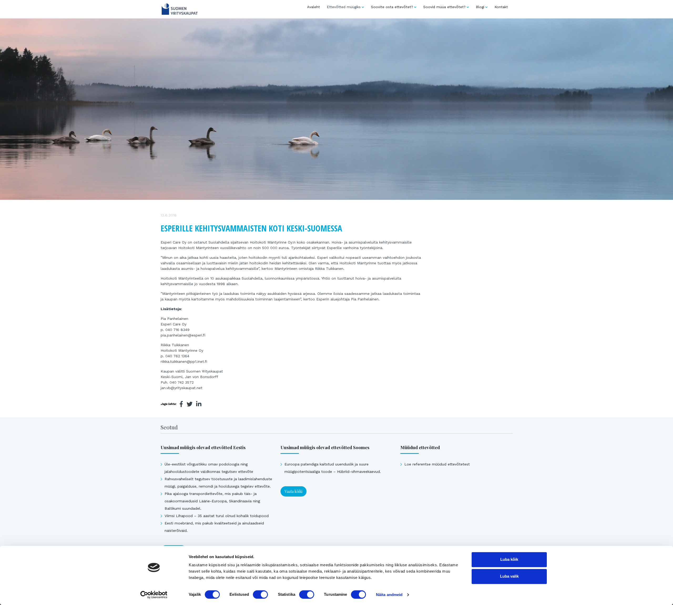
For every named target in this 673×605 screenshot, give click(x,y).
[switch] (260, 594)
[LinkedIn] (198, 404)
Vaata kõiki (293, 491)
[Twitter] (189, 404)
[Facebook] (181, 404)
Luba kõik (509, 559)
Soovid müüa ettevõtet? (444, 7)
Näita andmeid (389, 594)
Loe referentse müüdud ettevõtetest (437, 464)
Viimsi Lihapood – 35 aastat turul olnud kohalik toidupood (217, 516)
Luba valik (509, 576)
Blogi (480, 7)
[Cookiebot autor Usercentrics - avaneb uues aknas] (154, 595)
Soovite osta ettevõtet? (392, 7)
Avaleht (313, 7)
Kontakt (501, 7)
